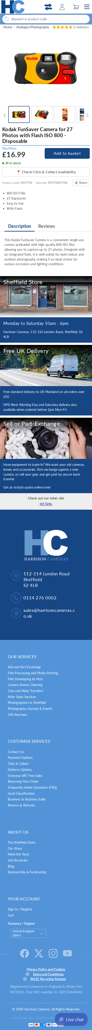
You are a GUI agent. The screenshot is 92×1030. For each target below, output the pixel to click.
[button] (76, 7)
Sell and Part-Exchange (24, 667)
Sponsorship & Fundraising (27, 872)
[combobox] (46, 19)
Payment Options (20, 757)
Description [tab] (19, 226)
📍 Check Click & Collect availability (46, 172)
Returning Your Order (23, 781)
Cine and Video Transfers (25, 691)
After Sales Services (22, 697)
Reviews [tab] (46, 226)
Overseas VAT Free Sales (25, 776)
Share (83, 182)
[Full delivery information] (46, 365)
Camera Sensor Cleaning (25, 685)
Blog (11, 866)
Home (7, 27)
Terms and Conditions (48, 974)
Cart (11, 915)
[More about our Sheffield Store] (46, 296)
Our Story (15, 848)
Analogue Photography (32, 27)
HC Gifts (46, 504)
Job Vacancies (18, 860)
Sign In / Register (20, 909)
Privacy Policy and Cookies (46, 969)
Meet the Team (18, 854)
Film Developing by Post (25, 679)
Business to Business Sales (27, 799)
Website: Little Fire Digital (42, 1018)
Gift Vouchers (17, 715)
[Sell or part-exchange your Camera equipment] (46, 438)
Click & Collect (18, 763)
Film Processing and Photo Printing (33, 673)
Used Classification (21, 793)
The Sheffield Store (22, 842)
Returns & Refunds (21, 805)
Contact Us (16, 752)
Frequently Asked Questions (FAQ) (32, 787)
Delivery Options (20, 769)
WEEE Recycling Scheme (48, 979)
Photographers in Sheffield (27, 702)
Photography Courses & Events (30, 708)
